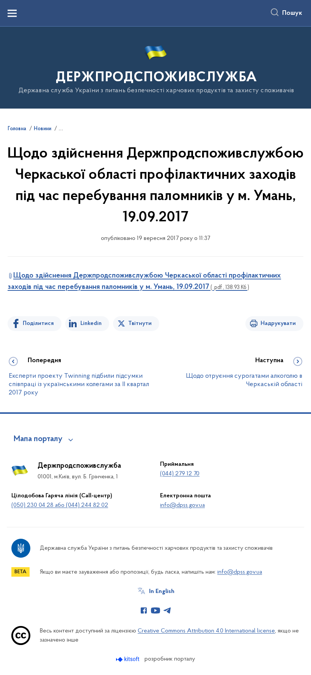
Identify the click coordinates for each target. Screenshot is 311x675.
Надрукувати (278, 323)
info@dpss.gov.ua (182, 505)
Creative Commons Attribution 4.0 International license (206, 631)
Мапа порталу (38, 439)
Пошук (292, 13)
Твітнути (140, 323)
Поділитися (38, 323)
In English (161, 591)
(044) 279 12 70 (179, 474)
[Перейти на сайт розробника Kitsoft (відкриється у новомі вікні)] (128, 659)
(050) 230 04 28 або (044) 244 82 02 (59, 505)
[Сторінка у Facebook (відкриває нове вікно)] (143, 610)
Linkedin (91, 323)
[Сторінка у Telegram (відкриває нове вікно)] (167, 610)
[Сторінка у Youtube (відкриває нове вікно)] (155, 610)
